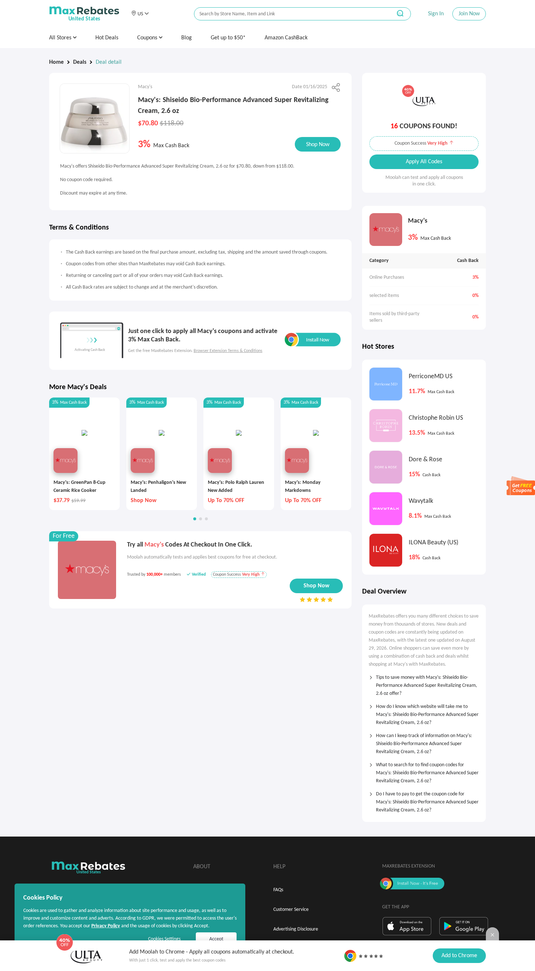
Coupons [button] (148, 38)
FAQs (278, 890)
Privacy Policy (105, 926)
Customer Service (291, 909)
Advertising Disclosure (295, 929)
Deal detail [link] (109, 62)
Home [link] (56, 62)
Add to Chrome (459, 956)
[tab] (424, 683)
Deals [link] (79, 62)
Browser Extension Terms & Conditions (228, 351)
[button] (140, 13)
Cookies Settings (164, 939)
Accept (216, 939)
